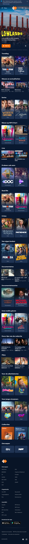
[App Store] (6, 523)
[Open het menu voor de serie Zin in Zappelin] (26, 377)
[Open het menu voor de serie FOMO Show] (13, 57)
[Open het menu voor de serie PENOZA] (13, 245)
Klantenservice (18, 497)
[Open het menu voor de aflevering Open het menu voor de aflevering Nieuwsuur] (26, 82)
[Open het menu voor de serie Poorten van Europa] (13, 289)
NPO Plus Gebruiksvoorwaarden (20, 531)
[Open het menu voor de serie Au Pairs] (26, 314)
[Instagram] (26, 540)
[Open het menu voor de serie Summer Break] (13, 403)
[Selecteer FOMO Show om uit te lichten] (9, 49)
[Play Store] (16, 523)
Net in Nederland (18, 512)
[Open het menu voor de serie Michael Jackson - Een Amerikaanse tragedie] (26, 289)
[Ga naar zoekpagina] (22, 8)
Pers (3, 497)
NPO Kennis (17, 504)
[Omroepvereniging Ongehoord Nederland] (7, 449)
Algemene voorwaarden (7, 531)
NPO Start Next (5, 509)
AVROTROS (4, 469)
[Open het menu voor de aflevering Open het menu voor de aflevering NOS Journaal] (13, 82)
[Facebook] (23, 540)
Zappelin (3, 504)
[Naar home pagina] (14, 8)
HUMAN (3, 477)
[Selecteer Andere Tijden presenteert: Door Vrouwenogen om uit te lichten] (19, 49)
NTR (16, 469)
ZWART (16, 482)
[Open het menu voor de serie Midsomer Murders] (13, 220)
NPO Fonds (17, 507)
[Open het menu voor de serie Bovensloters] (26, 245)
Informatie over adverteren (13, 534)
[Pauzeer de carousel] (25, 46)
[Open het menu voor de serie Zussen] (26, 101)
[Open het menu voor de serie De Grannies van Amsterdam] (13, 126)
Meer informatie (6, 3)
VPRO (16, 477)
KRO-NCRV (4, 479)
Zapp (3, 507)
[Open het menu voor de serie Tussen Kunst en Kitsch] (26, 126)
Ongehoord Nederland (19, 472)
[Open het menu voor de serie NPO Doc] (13, 169)
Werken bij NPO (18, 494)
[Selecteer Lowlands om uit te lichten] (4, 49)
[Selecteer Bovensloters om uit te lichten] (14, 49)
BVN (3, 512)
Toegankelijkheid (5, 494)
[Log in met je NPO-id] (26, 8)
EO (2, 474)
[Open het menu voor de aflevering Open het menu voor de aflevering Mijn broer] (13, 270)
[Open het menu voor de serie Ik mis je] (26, 169)
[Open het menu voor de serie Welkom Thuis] (26, 403)
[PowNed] (21, 449)
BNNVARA (4, 472)
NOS (3, 484)
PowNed (17, 474)
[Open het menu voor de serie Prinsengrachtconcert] (26, 57)
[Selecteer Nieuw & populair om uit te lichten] (25, 49)
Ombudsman (17, 509)
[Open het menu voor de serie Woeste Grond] (13, 101)
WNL (16, 479)
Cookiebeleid (4, 534)
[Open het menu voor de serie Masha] (13, 377)
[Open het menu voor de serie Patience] (26, 220)
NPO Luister (4, 515)
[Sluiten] (27, 1)
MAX (3, 482)
